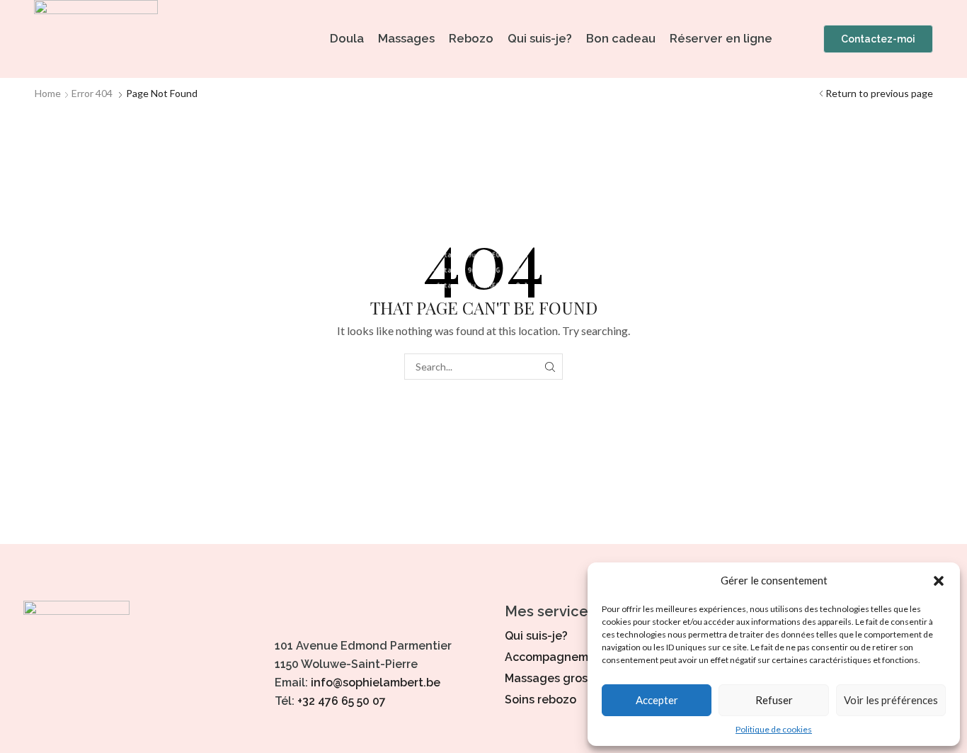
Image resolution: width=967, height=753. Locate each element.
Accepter (657, 699)
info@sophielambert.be (375, 682)
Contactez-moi (878, 39)
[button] (939, 581)
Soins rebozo (540, 699)
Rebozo (471, 38)
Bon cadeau (621, 38)
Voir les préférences (891, 699)
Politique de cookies (774, 729)
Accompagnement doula (574, 657)
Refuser (774, 699)
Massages (406, 38)
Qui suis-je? (540, 38)
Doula (347, 38)
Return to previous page (879, 93)
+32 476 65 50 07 (341, 701)
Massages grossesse (562, 678)
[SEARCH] (550, 366)
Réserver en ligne (721, 38)
